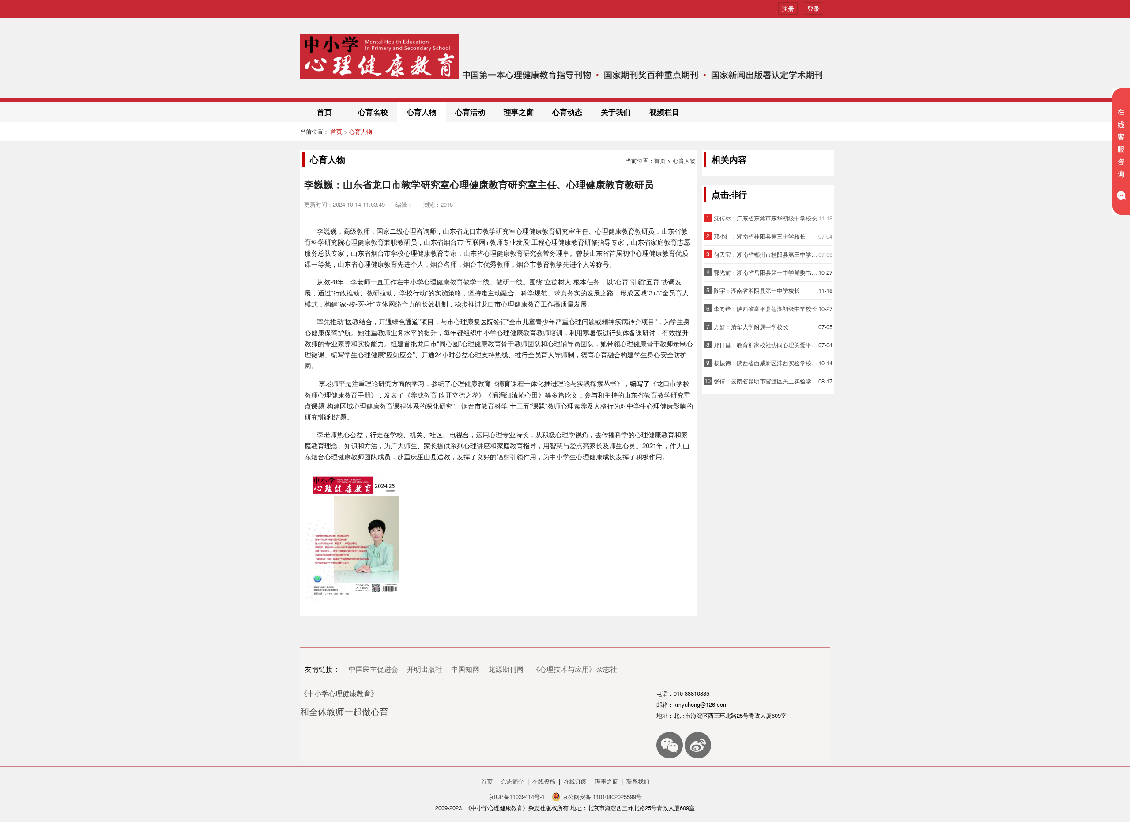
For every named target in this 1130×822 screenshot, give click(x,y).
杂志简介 (512, 781)
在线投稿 (543, 781)
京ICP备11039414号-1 (517, 796)
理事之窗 (519, 111)
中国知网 (465, 669)
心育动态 (567, 111)
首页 (324, 111)
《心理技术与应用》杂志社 (574, 669)
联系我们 (637, 781)
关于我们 (616, 111)
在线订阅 (575, 781)
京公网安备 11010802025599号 (601, 796)
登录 (813, 8)
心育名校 (373, 111)
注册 (788, 8)
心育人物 (422, 111)
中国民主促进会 (373, 669)
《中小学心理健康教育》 (339, 693)
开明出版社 (424, 669)
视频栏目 (664, 111)
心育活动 (470, 111)
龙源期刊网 (506, 669)
